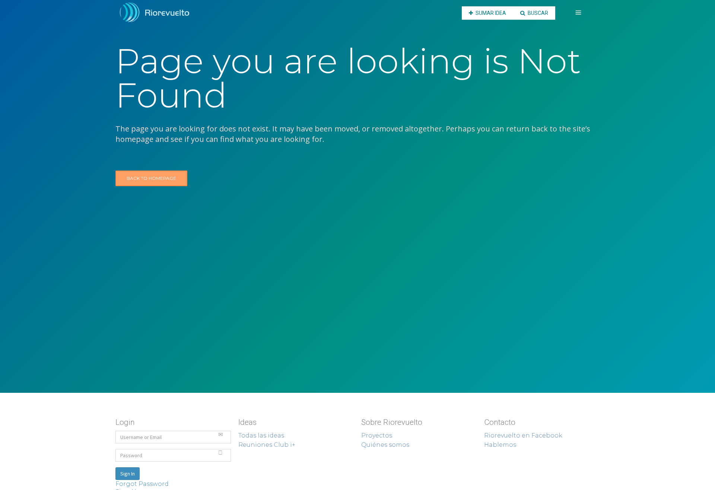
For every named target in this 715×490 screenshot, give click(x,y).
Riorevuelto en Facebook (523, 435)
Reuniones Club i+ (266, 444)
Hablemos (500, 444)
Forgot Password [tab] (142, 483)
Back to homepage (151, 178)
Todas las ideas (261, 435)
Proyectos (376, 435)
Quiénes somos (385, 444)
